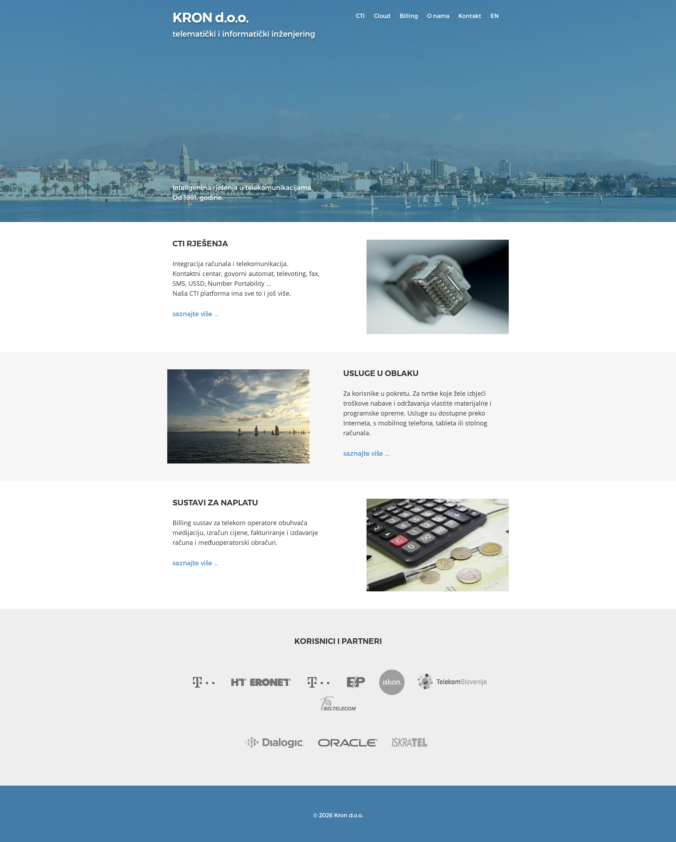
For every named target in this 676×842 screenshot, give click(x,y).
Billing (409, 15)
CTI (360, 15)
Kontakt (469, 15)
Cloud (382, 15)
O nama (438, 15)
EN (494, 15)
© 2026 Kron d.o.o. (338, 815)
